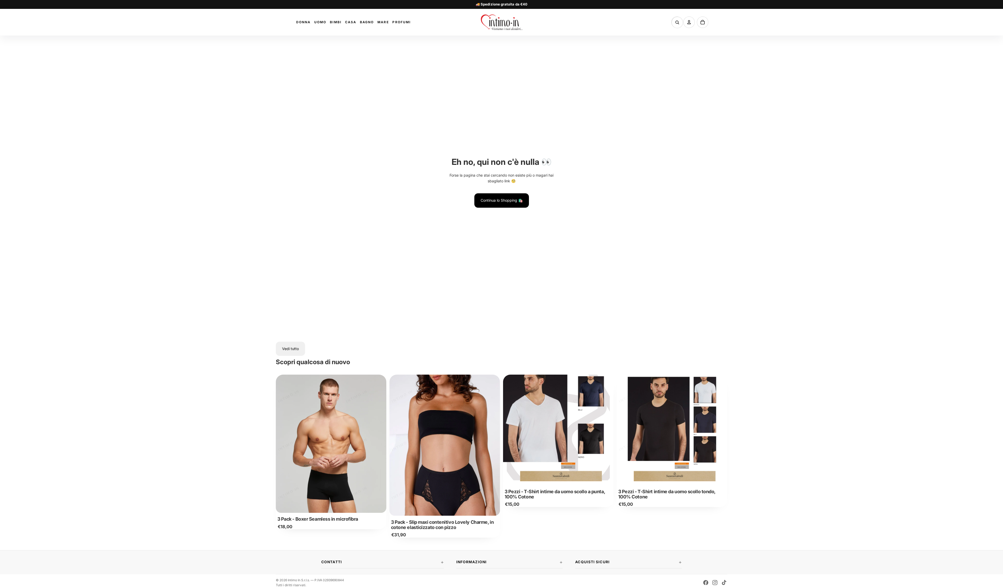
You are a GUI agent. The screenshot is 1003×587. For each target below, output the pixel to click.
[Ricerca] (677, 22)
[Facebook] (706, 582)
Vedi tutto (290, 348)
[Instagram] (715, 582)
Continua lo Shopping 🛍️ (502, 200)
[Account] (689, 22)
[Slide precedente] (283, 444)
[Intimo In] (501, 22)
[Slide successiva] (378, 444)
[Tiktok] (724, 582)
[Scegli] (378, 504)
